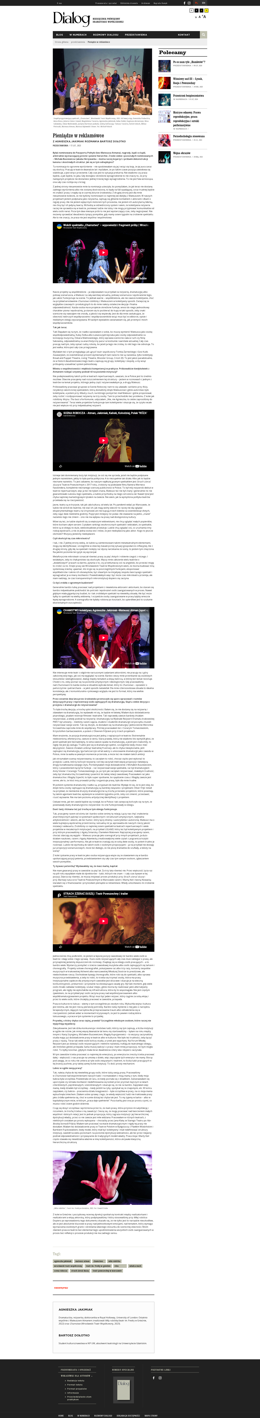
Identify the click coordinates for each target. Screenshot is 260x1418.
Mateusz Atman (82, 1261)
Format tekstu (75, 1385)
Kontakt (184, 35)
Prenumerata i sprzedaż (106, 3)
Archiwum (146, 3)
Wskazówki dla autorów (76, 1375)
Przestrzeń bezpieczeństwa (188, 96)
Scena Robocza (60, 1270)
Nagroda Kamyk (160, 3)
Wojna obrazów (181, 153)
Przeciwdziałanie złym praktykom (79, 1398)
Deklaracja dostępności (128, 1415)
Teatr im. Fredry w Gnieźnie (98, 1265)
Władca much (135, 1265)
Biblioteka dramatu (129, 3)
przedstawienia (136, 35)
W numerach (78, 35)
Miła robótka (114, 1261)
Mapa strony (151, 1415)
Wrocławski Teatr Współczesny (68, 1265)
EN (203, 3)
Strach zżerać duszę (80, 1270)
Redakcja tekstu (75, 1381)
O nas (59, 3)
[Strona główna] (88, 18)
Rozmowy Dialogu (105, 35)
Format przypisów (77, 1389)
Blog (59, 35)
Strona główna (61, 41)
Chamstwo (98, 1261)
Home (61, 1415)
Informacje (73, 1393)
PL (196, 3)
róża (116, 1265)
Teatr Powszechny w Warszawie (107, 1270)
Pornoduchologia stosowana (189, 136)
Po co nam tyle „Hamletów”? (189, 62)
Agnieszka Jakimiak (62, 1261)
